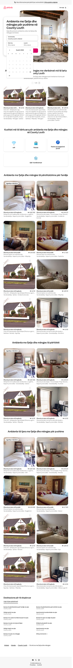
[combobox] (22, 39)
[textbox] (14, 45)
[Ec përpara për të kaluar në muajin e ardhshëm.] (30, 50)
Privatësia (33, 665)
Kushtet (39, 665)
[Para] (39, 82)
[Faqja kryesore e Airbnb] (8, 7)
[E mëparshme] (32, 82)
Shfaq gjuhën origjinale (51, 2)
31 (9, 75)
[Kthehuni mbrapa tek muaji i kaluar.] (9, 50)
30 (30, 72)
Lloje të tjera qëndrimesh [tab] (11, 601)
